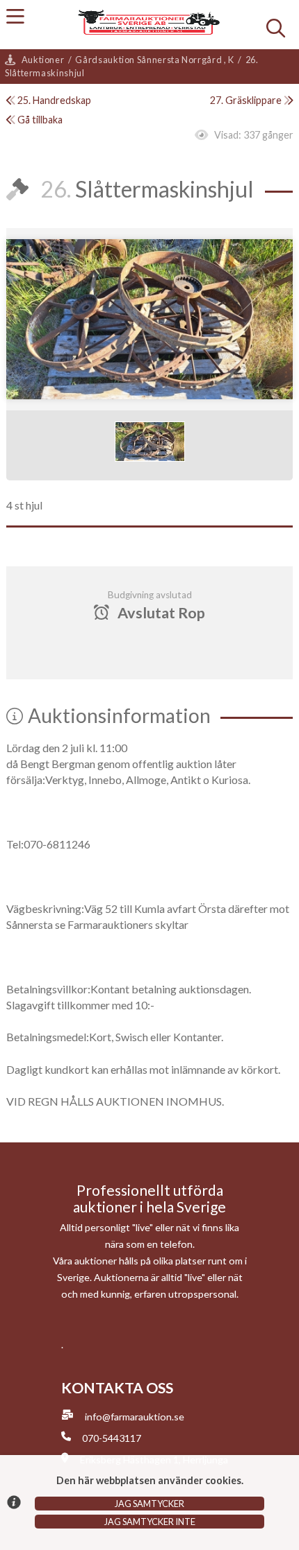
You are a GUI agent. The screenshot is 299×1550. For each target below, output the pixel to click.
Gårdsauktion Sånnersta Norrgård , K (154, 59)
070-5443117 (111, 1438)
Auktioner (43, 59)
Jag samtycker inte (149, 1521)
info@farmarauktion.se (134, 1416)
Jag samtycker (149, 1503)
